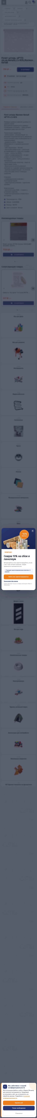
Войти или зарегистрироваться (19, 577)
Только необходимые (19, 1108)
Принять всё (19, 1103)
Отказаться (18, 1113)
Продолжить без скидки (11, 581)
